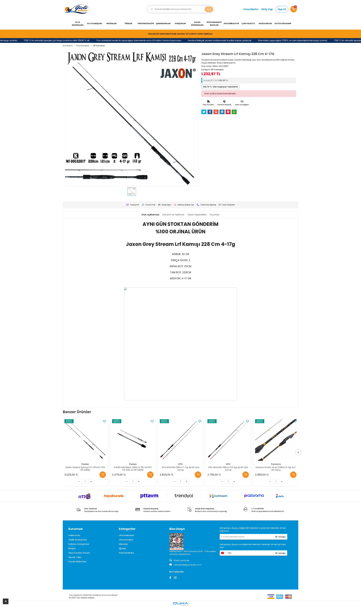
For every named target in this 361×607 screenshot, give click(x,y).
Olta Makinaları (126, 535)
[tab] (150, 215)
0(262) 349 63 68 (181, 560)
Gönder (281, 536)
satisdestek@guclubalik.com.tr (188, 564)
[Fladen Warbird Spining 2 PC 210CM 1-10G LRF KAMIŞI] (85, 440)
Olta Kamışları (126, 539)
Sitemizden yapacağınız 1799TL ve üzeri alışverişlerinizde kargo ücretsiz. (282, 40)
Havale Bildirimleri (77, 561)
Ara (209, 9)
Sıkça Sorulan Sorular (79, 552)
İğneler (122, 548)
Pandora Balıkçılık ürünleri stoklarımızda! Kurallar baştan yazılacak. (209, 40)
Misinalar (123, 544)
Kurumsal (75, 529)
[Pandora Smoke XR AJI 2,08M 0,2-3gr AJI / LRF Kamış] (276, 440)
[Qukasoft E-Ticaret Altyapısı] (180, 604)
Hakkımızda (74, 535)
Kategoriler (127, 529)
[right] (298, 452)
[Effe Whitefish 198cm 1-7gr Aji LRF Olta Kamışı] (180, 440)
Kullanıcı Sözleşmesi (78, 544)
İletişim (72, 548)
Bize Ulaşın (177, 529)
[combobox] (223, 553)
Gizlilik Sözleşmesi (77, 539)
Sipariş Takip (74, 557)
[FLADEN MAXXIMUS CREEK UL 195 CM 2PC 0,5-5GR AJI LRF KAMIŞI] (133, 440)
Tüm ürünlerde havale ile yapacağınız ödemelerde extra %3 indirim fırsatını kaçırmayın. (128, 40)
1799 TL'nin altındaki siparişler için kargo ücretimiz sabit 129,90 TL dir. (46, 40)
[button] (293, 9)
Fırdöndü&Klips (126, 552)
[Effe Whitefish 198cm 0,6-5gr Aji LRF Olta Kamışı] (228, 440)
